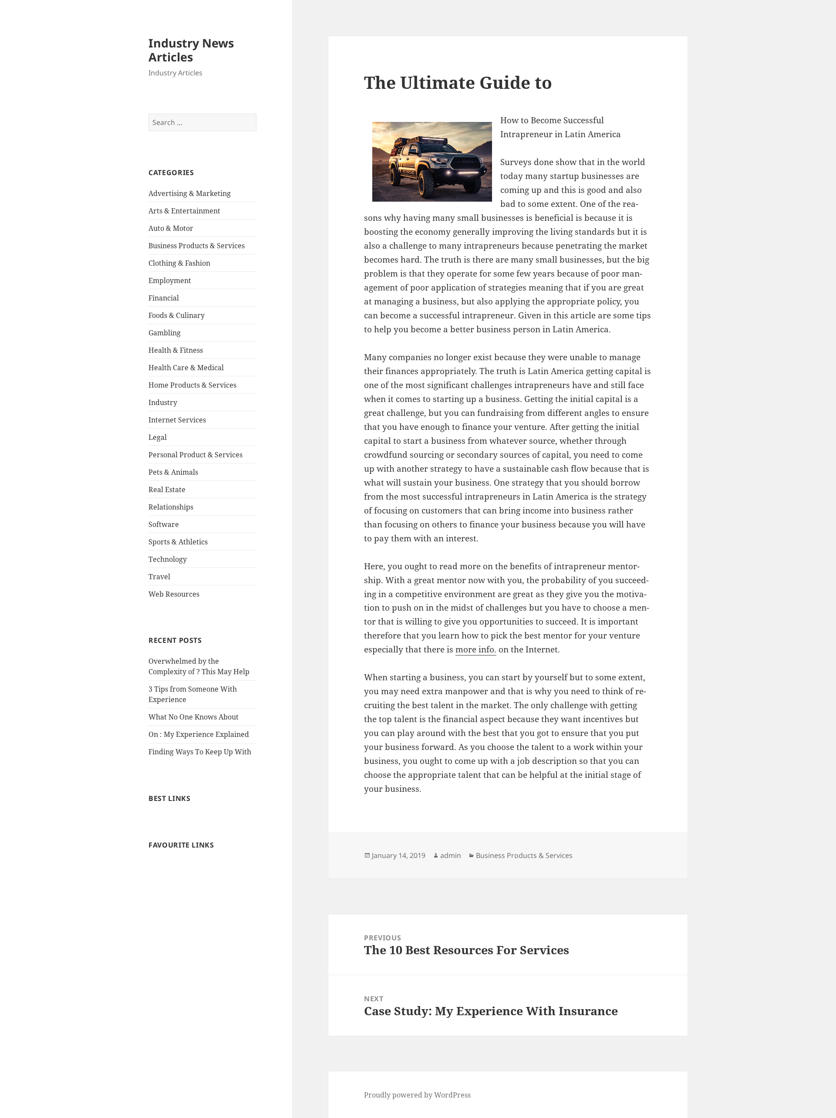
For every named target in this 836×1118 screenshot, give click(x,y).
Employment (169, 280)
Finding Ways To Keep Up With (199, 752)
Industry (162, 402)
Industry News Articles (191, 50)
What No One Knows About (193, 717)
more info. (475, 649)
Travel (159, 576)
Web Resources (173, 594)
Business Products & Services (196, 245)
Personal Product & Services (195, 454)
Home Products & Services (192, 385)
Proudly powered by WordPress (417, 1095)
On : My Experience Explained (198, 734)
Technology (167, 559)
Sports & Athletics (178, 542)
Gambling (164, 333)
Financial (163, 298)
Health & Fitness (175, 350)
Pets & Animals (173, 472)
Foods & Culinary (176, 315)
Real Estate (166, 489)
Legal (157, 437)
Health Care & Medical (186, 367)
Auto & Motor (170, 228)
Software (163, 524)
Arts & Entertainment (184, 211)
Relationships (170, 507)
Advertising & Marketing (189, 193)
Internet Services (177, 420)
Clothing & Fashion (179, 263)
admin (450, 855)
